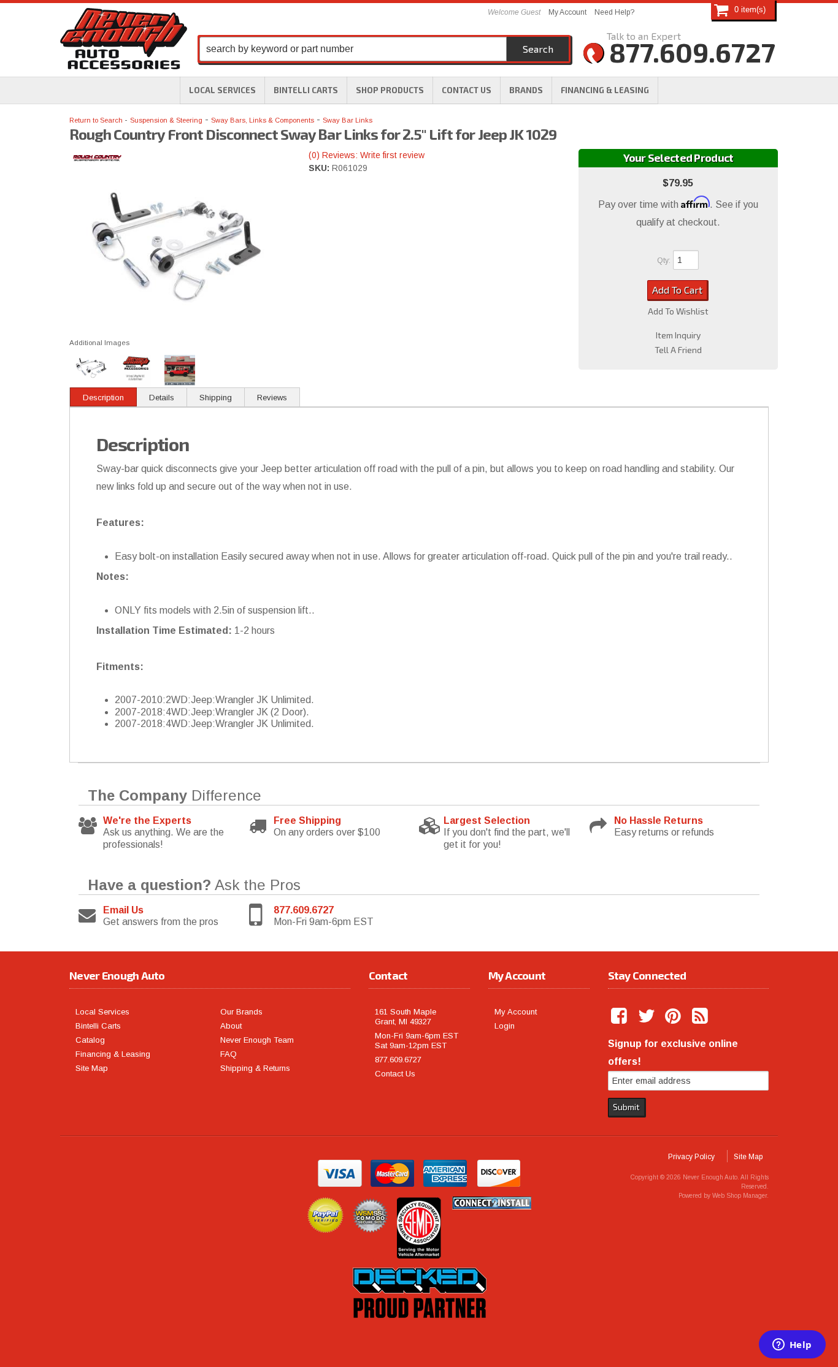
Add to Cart (677, 289)
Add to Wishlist (678, 311)
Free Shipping (307, 820)
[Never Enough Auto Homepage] (123, 41)
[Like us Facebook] (620, 1016)
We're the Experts (147, 820)
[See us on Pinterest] (674, 1016)
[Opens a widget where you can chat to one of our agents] (792, 1345)
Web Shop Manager (739, 1195)
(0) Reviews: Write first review (367, 155)
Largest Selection (487, 820)
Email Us (123, 910)
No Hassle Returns (658, 820)
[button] (390, 90)
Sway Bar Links (347, 120)
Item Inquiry (678, 335)
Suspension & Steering (166, 120)
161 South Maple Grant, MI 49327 (405, 1016)
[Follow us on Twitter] (647, 1016)
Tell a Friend (678, 350)
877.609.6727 (304, 910)
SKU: (320, 168)
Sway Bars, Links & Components (262, 120)
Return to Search (97, 120)
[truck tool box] (419, 1332)
